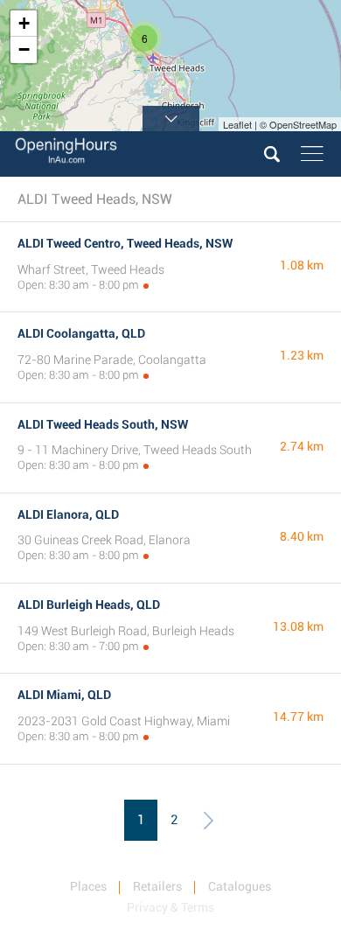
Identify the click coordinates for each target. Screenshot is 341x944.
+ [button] (24, 23)
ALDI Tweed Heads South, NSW (102, 424)
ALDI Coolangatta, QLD (81, 333)
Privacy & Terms (170, 907)
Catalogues (239, 886)
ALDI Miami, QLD (64, 695)
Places (88, 886)
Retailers (157, 886)
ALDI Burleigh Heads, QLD (88, 605)
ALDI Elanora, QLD (68, 514)
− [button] (24, 49)
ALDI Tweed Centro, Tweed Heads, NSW (125, 243)
